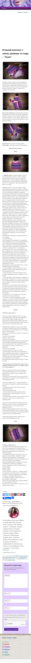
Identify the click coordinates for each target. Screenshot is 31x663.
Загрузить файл (15, 617)
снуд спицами (5, 558)
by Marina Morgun (21, 558)
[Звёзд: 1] (2, 501)
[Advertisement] (15, 31)
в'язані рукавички (23, 557)
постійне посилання (11, 560)
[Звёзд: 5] (6, 501)
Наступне (26, 12)
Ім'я (7, 593)
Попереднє (19, 12)
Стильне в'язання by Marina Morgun (8, 1)
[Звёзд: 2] (3, 501)
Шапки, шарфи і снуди (10, 557)
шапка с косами (11, 558)
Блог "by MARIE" (15, 555)
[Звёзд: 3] (4, 501)
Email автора (6, 550)
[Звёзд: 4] (5, 501)
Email (7, 600)
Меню (5, 8)
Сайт (6, 607)
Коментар (7, 575)
